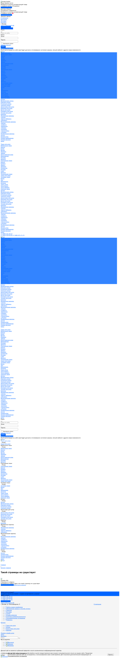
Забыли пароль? (6, 45)
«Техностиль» (5, 130)
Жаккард (3, 60)
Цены (2, 232)
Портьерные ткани (6, 69)
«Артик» (3, 123)
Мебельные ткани (6, 54)
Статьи (8, 613)
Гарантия (9, 610)
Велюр (3, 59)
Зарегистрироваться (7, 48)
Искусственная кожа (7, 63)
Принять (110, 654)
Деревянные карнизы (7, 116)
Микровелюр (5, 65)
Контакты (3, 22)
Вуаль (2, 87)
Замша (3, 62)
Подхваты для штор (7, 111)
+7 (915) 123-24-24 (7, 235)
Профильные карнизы (7, 133)
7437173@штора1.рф (7, 25)
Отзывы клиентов (11, 615)
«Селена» (4, 129)
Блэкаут (3, 72)
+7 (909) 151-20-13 (6, 234)
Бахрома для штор (6, 108)
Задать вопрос (5, 595)
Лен (2, 89)
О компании (4, 18)
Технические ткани (6, 83)
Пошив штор (4, 136)
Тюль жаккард (5, 96)
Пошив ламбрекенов (7, 138)
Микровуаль (4, 90)
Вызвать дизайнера (7, 28)
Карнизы (3, 205)
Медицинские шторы (7, 101)
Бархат (3, 56)
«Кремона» (4, 126)
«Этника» (4, 132)
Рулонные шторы (6, 104)
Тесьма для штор (6, 113)
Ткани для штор (5, 144)
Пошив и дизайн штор (7, 633)
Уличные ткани (5, 98)
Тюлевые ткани (5, 86)
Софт (2, 80)
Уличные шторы (5, 105)
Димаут (3, 74)
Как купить (4, 19)
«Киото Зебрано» (6, 119)
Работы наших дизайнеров (14, 607)
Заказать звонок (6, 27)
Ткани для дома (5, 84)
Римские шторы (5, 102)
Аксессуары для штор (7, 198)
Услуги (3, 226)
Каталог (3, 622)
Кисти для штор (5, 110)
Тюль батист (4, 95)
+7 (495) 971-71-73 (18, 235)
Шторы (3, 190)
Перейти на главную (7, 585)
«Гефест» (4, 124)
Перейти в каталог (6, 7)
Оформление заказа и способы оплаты (18, 608)
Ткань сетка (4, 93)
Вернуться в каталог (20, 585)
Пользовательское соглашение (15, 618)
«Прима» (3, 127)
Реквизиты (9, 620)
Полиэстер (4, 77)
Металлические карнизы (8, 122)
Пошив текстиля (6, 139)
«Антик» (3, 117)
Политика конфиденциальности (16, 616)
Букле (2, 57)
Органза (3, 92)
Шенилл (3, 68)
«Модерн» (4, 120)
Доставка (3, 21)
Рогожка (3, 66)
